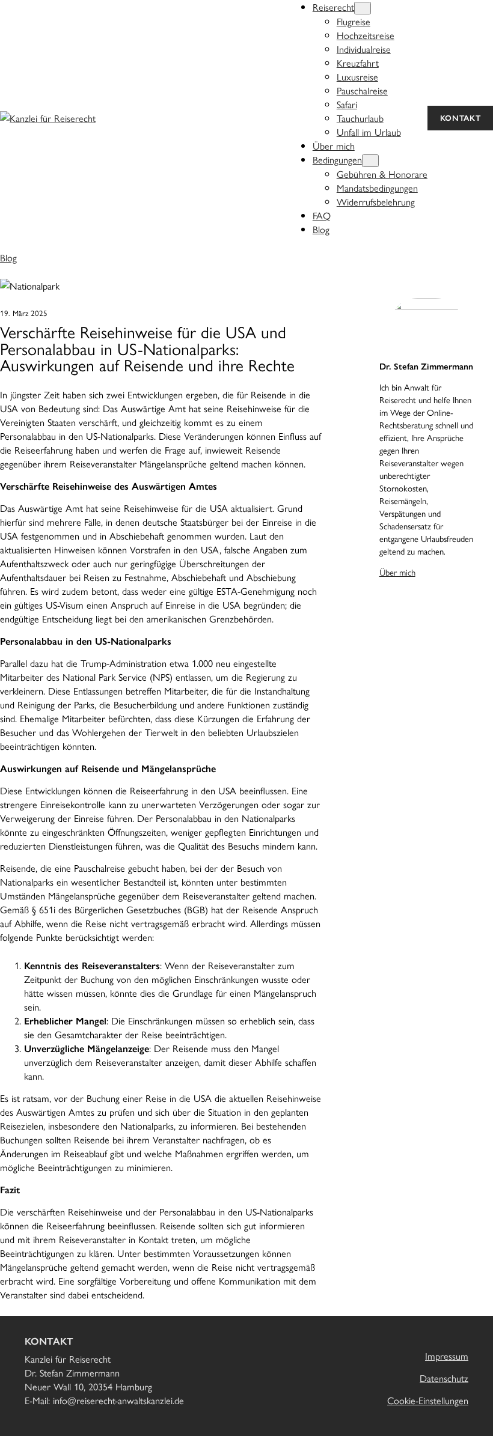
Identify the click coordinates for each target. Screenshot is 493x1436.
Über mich (397, 571)
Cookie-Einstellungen (427, 1400)
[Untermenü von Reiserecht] (362, 8)
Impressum (446, 1356)
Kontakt (460, 118)
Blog (8, 257)
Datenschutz (444, 1378)
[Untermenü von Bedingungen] (370, 160)
